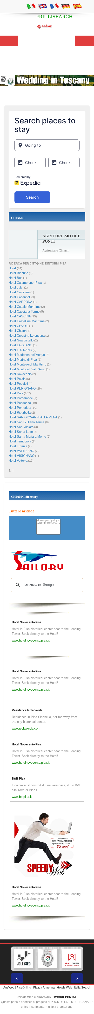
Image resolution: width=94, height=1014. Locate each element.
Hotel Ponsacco (20, 403)
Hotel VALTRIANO (21, 451)
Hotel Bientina (18, 273)
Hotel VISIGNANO (21, 456)
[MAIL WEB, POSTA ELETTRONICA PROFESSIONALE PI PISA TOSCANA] (71, 958)
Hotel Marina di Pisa (23, 359)
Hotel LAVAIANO (20, 345)
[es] (77, 6)
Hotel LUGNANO (20, 350)
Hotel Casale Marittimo (24, 307)
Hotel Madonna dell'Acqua (27, 355)
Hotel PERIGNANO (22, 388)
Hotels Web (64, 987)
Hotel (13, 268)
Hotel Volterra (18, 460)
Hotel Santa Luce (21, 432)
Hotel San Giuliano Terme (26, 422)
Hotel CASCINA (20, 316)
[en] (42, 6)
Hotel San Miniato (21, 427)
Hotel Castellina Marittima (27, 321)
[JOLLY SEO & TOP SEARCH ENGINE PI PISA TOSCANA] (23, 958)
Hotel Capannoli (20, 297)
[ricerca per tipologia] (48, 520)
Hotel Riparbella (20, 412)
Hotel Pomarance (21, 398)
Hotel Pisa (16, 393)
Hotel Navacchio (20, 374)
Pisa (19, 987)
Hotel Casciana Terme (24, 311)
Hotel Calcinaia (19, 292)
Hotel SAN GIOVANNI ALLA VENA (33, 417)
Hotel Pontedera (20, 407)
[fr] (54, 6)
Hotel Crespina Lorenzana (27, 335)
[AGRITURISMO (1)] (48, 523)
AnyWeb (8, 987)
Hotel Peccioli (18, 383)
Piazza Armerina (44, 987)
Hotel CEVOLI (18, 326)
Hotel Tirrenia (18, 446)
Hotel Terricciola (20, 441)
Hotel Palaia (17, 379)
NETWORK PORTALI (63, 997)
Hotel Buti (15, 278)
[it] (31, 6)
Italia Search (82, 987)
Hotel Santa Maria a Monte (27, 436)
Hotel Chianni (18, 331)
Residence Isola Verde (27, 710)
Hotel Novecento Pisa (26, 622)
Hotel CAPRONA (20, 302)
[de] (66, 6)
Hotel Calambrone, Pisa (25, 282)
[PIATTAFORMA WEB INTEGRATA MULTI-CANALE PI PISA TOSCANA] (47, 958)
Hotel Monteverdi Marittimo (27, 364)
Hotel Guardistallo (21, 340)
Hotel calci (16, 287)
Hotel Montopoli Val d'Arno (27, 369)
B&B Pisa (18, 778)
